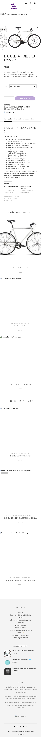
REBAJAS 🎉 (20, 633)
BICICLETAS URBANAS (18, 107)
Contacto (20, 618)
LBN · (8, 731)
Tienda (7, 14)
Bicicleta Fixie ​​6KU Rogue (11, 196)
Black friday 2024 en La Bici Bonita (20, 615)
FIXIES (28, 107)
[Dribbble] (20, 726)
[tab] (20, 136)
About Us (20, 612)
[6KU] (9, 112)
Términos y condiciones (20, 638)
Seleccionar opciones (21, 240)
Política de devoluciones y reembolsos (20, 630)
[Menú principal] (30, 10)
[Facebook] (14, 726)
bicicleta (13, 109)
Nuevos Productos (20, 625)
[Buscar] (30, 3)
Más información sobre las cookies (20, 620)
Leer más (20, 491)
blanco (19, 109)
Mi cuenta (21, 623)
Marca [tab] (33, 119)
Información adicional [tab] (21, 119)
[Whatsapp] (26, 726)
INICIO (2, 14)
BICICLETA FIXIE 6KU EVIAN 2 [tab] (20, 129)
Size (5, 86)
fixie (22, 109)
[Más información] (35, 3)
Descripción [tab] (8, 119)
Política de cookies (20, 628)
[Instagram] (17, 726)
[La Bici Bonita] (14, 6)
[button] (38, 28)
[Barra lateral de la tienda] (26, 3)
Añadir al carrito (25, 98)
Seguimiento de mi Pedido (20, 635)
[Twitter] (23, 726)
